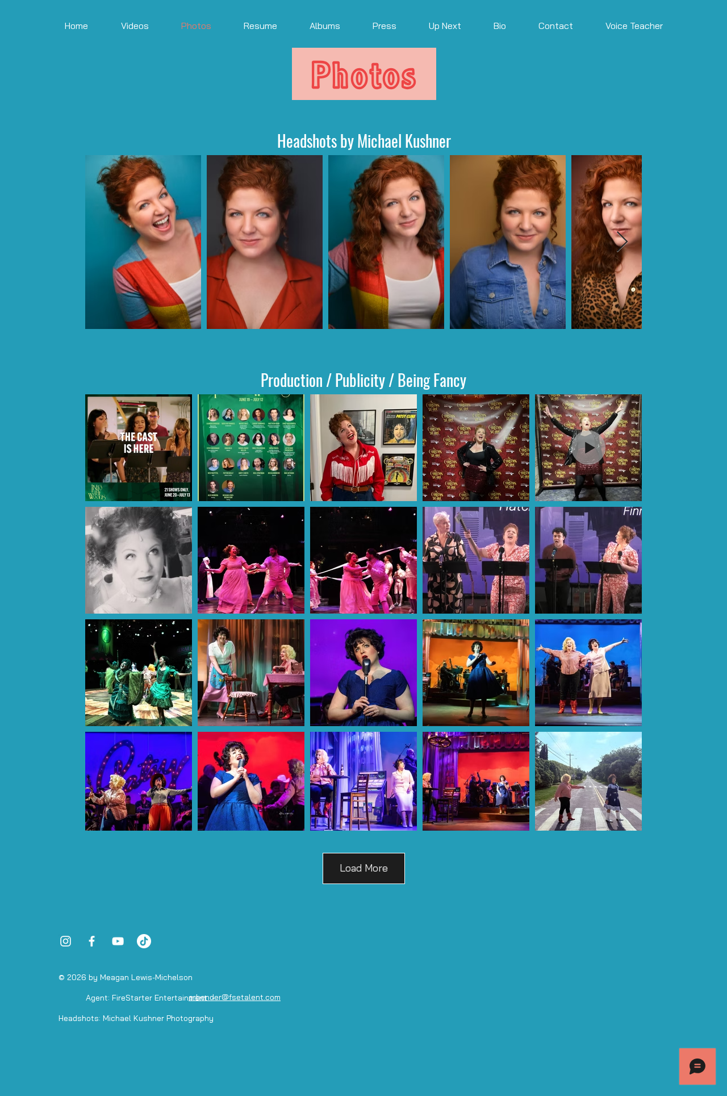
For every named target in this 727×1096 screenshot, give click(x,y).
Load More (364, 867)
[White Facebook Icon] (92, 941)
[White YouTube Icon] (118, 941)
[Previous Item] (104, 242)
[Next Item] (622, 242)
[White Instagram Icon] (66, 941)
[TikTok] (144, 941)
